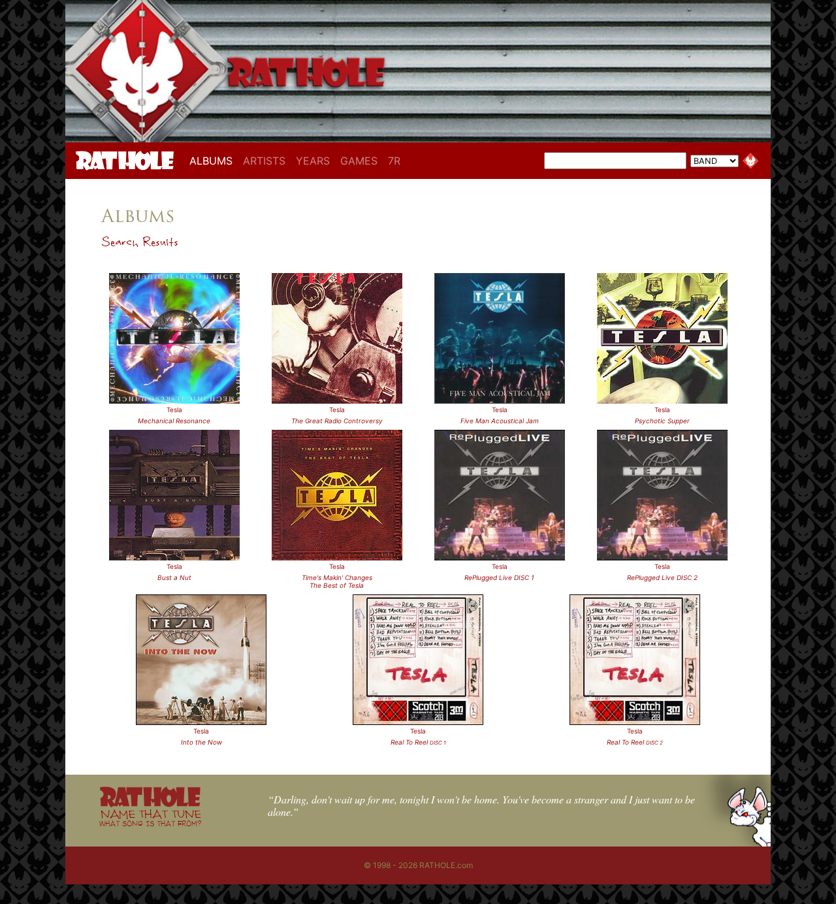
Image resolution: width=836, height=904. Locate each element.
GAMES (359, 160)
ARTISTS (264, 160)
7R (394, 160)
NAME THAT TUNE (150, 817)
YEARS (313, 160)
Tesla (174, 409)
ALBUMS (213, 160)
